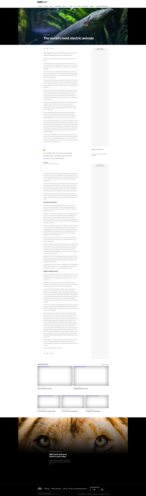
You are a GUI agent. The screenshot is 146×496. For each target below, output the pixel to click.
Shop (79, 6)
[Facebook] (91, 490)
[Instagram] (102, 490)
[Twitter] (98, 490)
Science (51, 6)
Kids (75, 6)
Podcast (91, 6)
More (64, 6)
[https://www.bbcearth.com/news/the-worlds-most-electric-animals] (52, 48)
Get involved (85, 6)
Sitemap (107, 494)
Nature (46, 6)
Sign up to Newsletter (103, 6)
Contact (48, 488)
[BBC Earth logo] (42, 2)
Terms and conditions (82, 494)
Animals (40, 6)
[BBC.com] (39, 489)
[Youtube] (95, 490)
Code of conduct (102, 494)
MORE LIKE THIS (105, 364)
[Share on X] (50, 48)
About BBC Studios (57, 488)
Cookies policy (95, 494)
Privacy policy (89, 494)
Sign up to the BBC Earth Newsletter (78, 488)
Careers (66, 488)
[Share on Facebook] (47, 48)
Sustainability (58, 6)
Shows (71, 6)
